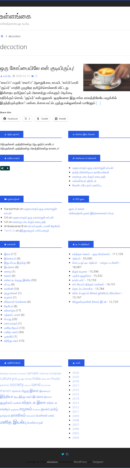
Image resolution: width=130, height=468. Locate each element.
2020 (75, 377)
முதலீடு (8, 336)
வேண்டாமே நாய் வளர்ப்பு (86, 185)
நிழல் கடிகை (79, 271)
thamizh (5, 391)
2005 (75, 433)
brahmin (13, 373)
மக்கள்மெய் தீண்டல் (84, 181)
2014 (75, 398)
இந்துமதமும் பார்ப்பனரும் (34, 230)
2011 (75, 411)
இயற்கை (9, 267)
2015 (75, 394)
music (55, 378)
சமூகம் (8, 297)
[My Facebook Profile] (67, 454)
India (36, 378)
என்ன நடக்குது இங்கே (17, 280)
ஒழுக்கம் (6, 402)
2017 (75, 385)
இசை (7, 254)
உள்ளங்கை (15, 16)
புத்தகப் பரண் (12, 315)
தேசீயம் (8, 306)
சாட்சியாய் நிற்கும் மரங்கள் (88, 284)
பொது (8, 319)
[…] (98, 103)
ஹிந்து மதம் (11, 341)
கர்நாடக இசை (34, 402)
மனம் (51, 415)
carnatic (33, 373)
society (17, 384)
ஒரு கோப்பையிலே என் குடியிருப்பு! (37, 67)
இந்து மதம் (25, 397)
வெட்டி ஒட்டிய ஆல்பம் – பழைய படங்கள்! (95, 263)
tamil (36, 384)
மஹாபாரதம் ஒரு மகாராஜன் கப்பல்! (92, 168)
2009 (75, 416)
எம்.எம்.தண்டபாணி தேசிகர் (44, 226)
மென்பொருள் (35, 423)
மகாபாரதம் (10, 323)
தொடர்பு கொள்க (82, 289)
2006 (75, 429)
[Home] (2, 36)
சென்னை (36, 409)
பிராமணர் (30, 415)
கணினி (8, 289)
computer (55, 373)
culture (5, 378)
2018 (75, 381)
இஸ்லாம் (48, 396)
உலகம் (7, 276)
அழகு (25, 391)
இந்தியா (6, 396)
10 (35, 76)
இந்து (16, 397)
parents (4, 385)
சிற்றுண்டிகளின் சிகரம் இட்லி (89, 302)
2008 (75, 420)
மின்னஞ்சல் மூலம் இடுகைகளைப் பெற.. (92, 213)
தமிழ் (54, 409)
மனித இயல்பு (13, 421)
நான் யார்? (78, 280)
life (48, 378)
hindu (28, 378)
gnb (14, 379)
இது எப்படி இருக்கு (15, 263)
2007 (75, 425)
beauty (4, 373)
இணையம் (10, 258)
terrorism (45, 385)
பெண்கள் (41, 415)
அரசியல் (16, 391)
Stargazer (98, 461)
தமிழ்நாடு (5, 415)
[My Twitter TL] (63, 454)
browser (22, 373)
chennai (44, 373)
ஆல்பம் (76, 258)
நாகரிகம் (18, 415)
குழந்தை (15, 409)
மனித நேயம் (11, 328)
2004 (75, 438)
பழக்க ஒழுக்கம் (81, 276)
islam (43, 378)
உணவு (7, 271)
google (21, 378)
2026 (75, 373)
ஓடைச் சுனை (76, 209)
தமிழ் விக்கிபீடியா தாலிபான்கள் (90, 172)
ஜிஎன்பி (45, 409)
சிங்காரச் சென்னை (15, 302)
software (27, 385)
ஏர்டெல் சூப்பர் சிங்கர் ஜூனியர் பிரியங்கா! (96, 293)
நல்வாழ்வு (9, 310)
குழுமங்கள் (10, 293)
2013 (75, 403)
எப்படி (7, 284)
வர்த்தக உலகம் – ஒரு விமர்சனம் (91, 254)
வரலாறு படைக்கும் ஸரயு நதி (88, 177)
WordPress (80, 461)
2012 (75, 407)
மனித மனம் (11, 332)
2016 (75, 390)
